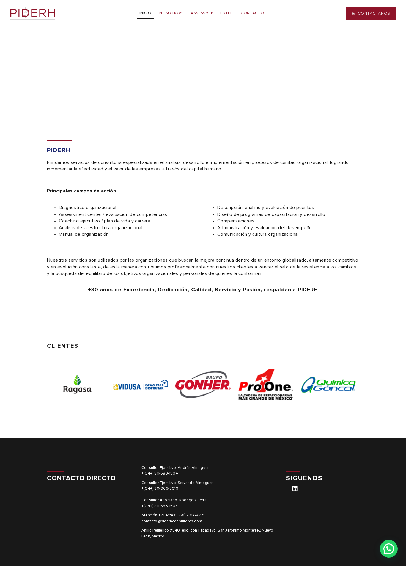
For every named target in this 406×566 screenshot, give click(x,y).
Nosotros (170, 13)
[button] (371, 13)
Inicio (145, 13)
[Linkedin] (295, 489)
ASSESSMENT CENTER (212, 13)
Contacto (252, 13)
